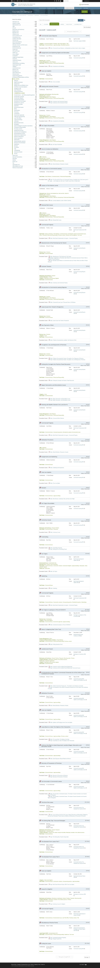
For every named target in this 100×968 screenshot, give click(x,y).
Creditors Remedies (17, 38)
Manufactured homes (18, 122)
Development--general (19, 102)
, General (64, 898)
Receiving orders (55, 94)
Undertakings (17, 150)
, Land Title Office (65, 917)
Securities (15, 158)
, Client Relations (56, 233)
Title (15, 149)
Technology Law (16, 164)
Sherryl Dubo (48, 652)
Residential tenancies (18, 130)
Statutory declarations (19, 136)
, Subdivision (66, 934)
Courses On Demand (69, 8)
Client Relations (17, 90)
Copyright (19, 964)
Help (39, 964)
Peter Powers (49, 372)
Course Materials (60, 8)
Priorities (50, 276)
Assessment (16, 83)
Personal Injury (16, 74)
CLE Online (14, 15)
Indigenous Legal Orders (18, 57)
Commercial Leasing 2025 (79, 57)
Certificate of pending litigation (20, 86)
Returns (32, 964)
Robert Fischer (49, 89)
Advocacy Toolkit (78, 8)
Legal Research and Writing (19, 63)
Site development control (19, 133)
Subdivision (16, 144)
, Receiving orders (66, 658)
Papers (62, 24)
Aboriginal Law (16, 21)
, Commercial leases (55, 176)
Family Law (15, 49)
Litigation (14, 66)
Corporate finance (49, 831)
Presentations (30, 15)
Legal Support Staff (17, 65)
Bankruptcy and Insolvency (18, 29)
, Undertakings (83, 602)
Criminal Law (15, 40)
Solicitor (14, 160)
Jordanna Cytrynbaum (50, 459)
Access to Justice (16, 23)
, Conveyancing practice (57, 432)
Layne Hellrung (49, 55)
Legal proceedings (18, 119)
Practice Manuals (42, 8)
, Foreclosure (55, 529)
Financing (16, 112)
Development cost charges (20, 101)
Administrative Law (17, 24)
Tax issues (16, 147)
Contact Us (86, 0)
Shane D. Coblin (49, 696)
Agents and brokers (18, 82)
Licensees (16, 121)
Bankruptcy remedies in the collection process (58, 659)
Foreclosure (16, 113)
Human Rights (16, 54)
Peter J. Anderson (49, 844)
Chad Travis (48, 560)
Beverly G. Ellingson (50, 847)
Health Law (15, 52)
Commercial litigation (48, 43)
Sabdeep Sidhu (49, 75)
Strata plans (16, 139)
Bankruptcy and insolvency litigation (51, 278)
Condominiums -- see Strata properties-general (24, 95)
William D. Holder (49, 614)
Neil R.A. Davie (49, 911)
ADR (14, 26)
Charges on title (17, 88)
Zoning (15, 153)
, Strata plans (81, 565)
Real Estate (37, 15)
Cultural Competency (17, 41)
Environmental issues (18, 107)
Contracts (48, 60)
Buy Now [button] (85, 11)
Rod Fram (48, 805)
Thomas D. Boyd (49, 556)
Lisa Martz (48, 808)
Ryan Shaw (48, 74)
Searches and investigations (20, 132)
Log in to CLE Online (85, 4)
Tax (13, 163)
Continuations (49, 619)
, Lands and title (61, 193)
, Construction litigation (66, 565)
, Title (78, 917)
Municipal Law (16, 71)
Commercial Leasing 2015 (79, 948)
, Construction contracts (57, 565)
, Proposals (61, 658)
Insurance (15, 58)
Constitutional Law (16, 37)
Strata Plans (47, 568)
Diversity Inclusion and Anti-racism (20, 45)
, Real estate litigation (61, 43)
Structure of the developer (19, 142)
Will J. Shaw (48, 559)
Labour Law (15, 61)
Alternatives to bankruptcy (57, 898)
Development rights (18, 104)
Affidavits (16, 80)
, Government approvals (57, 621)
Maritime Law (15, 69)
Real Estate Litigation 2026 (79, 41)
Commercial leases (44, 15)
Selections (69, 24)
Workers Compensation (18, 167)
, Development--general (72, 233)
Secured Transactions (17, 157)
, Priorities (57, 527)
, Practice (57, 658)
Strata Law (15, 161)
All (40, 24)
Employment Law (16, 46)
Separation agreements (49, 660)
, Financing (44, 235)
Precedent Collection (51, 8)
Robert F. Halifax (49, 925)
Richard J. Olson (49, 676)
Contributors (78, 24)
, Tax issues (79, 235)
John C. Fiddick (49, 507)
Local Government (17, 68)
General (53, 527)
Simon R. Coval (49, 845)
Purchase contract (18, 128)
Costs (45, 335)
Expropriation (17, 110)
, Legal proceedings (56, 45)
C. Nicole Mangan (49, 131)
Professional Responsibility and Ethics (21, 77)
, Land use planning (53, 564)
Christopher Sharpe (50, 615)
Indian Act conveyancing (19, 116)
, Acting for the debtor (61, 832)
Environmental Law (17, 48)
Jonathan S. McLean (50, 558)
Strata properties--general (19, 141)
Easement (16, 105)
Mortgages (16, 124)
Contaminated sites (52, 562)
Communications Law (17, 35)
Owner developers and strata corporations (23, 125)
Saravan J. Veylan (49, 137)
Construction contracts (19, 96)
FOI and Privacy (16, 51)
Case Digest (85, 8)
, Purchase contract (61, 235)
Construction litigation (18, 98)
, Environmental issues (81, 233)
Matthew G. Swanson (50, 110)
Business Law (16, 32)
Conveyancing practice (19, 99)
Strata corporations (18, 138)
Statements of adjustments (20, 135)
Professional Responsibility (20, 127)
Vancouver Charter (18, 152)
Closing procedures (18, 91)
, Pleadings (55, 43)
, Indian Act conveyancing (58, 197)
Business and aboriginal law (52, 193)
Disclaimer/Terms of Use (25, 964)
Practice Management (17, 75)
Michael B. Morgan (50, 246)
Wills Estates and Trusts (18, 166)
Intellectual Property (17, 60)
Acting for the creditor (53, 832)
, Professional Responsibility (58, 63)
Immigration (15, 55)
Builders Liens (16, 31)
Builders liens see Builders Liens (21, 85)
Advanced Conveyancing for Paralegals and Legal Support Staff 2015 (79, 929)
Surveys (16, 145)
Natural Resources (17, 72)
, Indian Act (66, 193)
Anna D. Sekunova (50, 38)
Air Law (14, 28)
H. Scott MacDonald (50, 784)
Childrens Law (16, 34)
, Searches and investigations (71, 235)
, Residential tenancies (64, 45)
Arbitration (44, 156)
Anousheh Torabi (49, 310)
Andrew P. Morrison (50, 632)
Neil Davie (48, 579)
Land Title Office (17, 118)
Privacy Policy (13, 964)
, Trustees (72, 658)
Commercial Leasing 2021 (79, 444)
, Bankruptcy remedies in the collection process (75, 832)
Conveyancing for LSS (53, 933)
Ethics (15, 108)
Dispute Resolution (17, 43)
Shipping (36, 964)
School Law (15, 155)
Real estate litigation (48, 620)
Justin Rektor (48, 426)
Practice (53, 275)
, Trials (67, 43)
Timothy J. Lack (49, 227)
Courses (46, 24)
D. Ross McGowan (50, 132)
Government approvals (19, 115)
